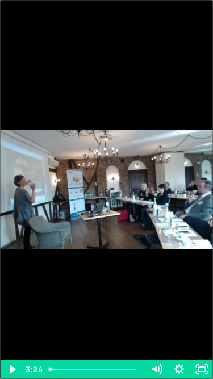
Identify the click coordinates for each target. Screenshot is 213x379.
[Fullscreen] (201, 369)
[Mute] (156, 369)
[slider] (95, 369)
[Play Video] (11, 369)
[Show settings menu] (179, 369)
